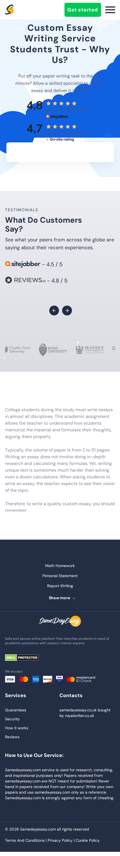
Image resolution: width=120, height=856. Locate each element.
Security (12, 718)
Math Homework (60, 565)
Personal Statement (60, 575)
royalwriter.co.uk (79, 715)
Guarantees (15, 709)
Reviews (12, 736)
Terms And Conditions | (26, 840)
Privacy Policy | (62, 840)
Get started (82, 9)
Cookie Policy (88, 840)
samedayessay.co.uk (78, 709)
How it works (16, 727)
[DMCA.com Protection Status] (26, 658)
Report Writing (60, 585)
